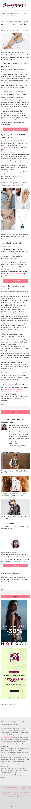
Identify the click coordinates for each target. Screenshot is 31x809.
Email (2, 404)
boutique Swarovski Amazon (12, 389)
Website (22, 447)
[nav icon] (29, 5)
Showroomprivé (6, 147)
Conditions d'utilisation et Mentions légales (15, 792)
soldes (9, 755)
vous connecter (14, 526)
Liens (20, 796)
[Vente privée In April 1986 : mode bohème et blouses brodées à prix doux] (15, 461)
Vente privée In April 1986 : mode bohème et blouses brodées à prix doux (15, 472)
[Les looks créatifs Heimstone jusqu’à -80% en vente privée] (15, 507)
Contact (25, 790)
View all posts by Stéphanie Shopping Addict (17, 446)
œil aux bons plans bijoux (19, 392)
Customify (16, 806)
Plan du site (13, 796)
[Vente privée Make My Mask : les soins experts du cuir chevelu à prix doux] (15, 484)
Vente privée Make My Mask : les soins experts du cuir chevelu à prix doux (13, 495)
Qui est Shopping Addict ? (10, 788)
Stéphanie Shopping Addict (11, 30)
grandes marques (7, 737)
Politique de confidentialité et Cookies (15, 794)
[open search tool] (25, 5)
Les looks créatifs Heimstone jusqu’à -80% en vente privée (15, 517)
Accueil (4, 12)
